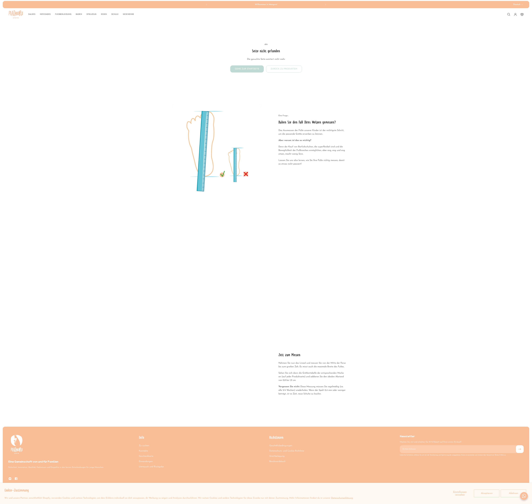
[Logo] (15, 14)
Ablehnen (513, 493)
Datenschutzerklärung (342, 498)
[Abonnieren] (520, 449)
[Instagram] (10, 479)
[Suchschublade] (508, 14)
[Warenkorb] (522, 14)
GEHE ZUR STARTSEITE (247, 69)
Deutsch (516, 4)
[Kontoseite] (515, 14)
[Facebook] (16, 479)
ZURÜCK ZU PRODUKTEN (284, 69)
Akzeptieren (487, 493)
